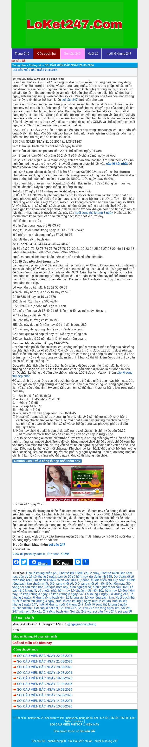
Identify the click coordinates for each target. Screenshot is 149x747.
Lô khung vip (75, 597)
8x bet (94, 717)
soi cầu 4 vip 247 (104, 611)
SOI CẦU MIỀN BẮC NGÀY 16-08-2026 (44, 689)
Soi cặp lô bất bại (46, 608)
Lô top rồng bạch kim (99, 597)
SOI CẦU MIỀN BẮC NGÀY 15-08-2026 (44, 695)
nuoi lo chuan (101, 601)
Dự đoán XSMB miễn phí (94, 580)
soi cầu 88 (18, 60)
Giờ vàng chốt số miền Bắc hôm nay (99, 583)
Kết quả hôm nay (56, 587)
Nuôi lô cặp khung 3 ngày (73, 601)
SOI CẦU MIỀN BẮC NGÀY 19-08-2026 (44, 672)
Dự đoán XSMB (58, 554)
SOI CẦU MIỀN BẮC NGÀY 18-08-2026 (44, 678)
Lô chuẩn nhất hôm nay (54, 590)
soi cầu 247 (70, 99)
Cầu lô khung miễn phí (41, 573)
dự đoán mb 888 (100, 576)
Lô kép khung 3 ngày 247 (66, 594)
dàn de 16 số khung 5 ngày (37, 576)
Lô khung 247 (118, 594)
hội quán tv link (55, 717)
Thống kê (35, 65)
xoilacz (78, 721)
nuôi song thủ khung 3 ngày (94, 212)
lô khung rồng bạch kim (48, 597)
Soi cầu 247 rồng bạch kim (50, 611)
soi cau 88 (125, 611)
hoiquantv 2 (35, 717)
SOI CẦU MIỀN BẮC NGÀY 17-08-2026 (44, 684)
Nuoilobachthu (22, 608)
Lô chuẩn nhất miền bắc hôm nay (94, 590)
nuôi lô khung (48, 604)
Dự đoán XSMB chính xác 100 (55, 580)
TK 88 (114, 717)
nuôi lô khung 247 (71, 604)
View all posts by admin (28, 554)
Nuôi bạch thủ (125, 597)
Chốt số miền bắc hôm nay (32, 642)
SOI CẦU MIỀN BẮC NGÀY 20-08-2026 (44, 667)
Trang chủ (19, 65)
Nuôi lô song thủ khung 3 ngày (106, 604)
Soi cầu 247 (68, 608)
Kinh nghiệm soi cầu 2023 (110, 587)
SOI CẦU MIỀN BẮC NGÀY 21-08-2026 (44, 661)
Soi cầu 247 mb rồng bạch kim (98, 608)
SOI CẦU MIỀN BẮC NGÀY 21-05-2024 (35, 70)
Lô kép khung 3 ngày (33, 594)
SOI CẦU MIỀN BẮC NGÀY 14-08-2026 (44, 700)
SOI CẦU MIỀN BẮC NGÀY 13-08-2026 (44, 706)
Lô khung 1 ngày (96, 594)
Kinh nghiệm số (80, 587)
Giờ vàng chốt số (61, 583)
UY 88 (104, 717)
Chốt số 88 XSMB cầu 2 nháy (79, 573)
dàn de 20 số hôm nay (72, 576)
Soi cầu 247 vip (80, 611)
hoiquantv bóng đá (78, 717)
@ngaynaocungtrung (81, 624)
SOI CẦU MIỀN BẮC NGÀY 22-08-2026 (44, 655)
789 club (20, 717)
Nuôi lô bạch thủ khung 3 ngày (33, 601)
